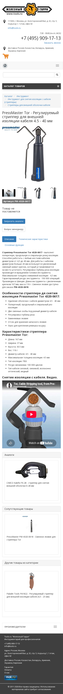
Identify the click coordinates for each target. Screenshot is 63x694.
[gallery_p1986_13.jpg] (23, 193)
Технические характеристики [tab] (33, 239)
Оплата (7, 669)
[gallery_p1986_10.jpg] (8, 193)
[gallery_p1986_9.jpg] (53, 193)
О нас (7, 672)
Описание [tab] (9, 239)
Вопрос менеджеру (13, 229)
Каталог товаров (14, 86)
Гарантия (8, 667)
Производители (15, 626)
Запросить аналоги (13, 221)
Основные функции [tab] (14, 245)
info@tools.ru (14, 28)
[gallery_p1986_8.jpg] (38, 193)
